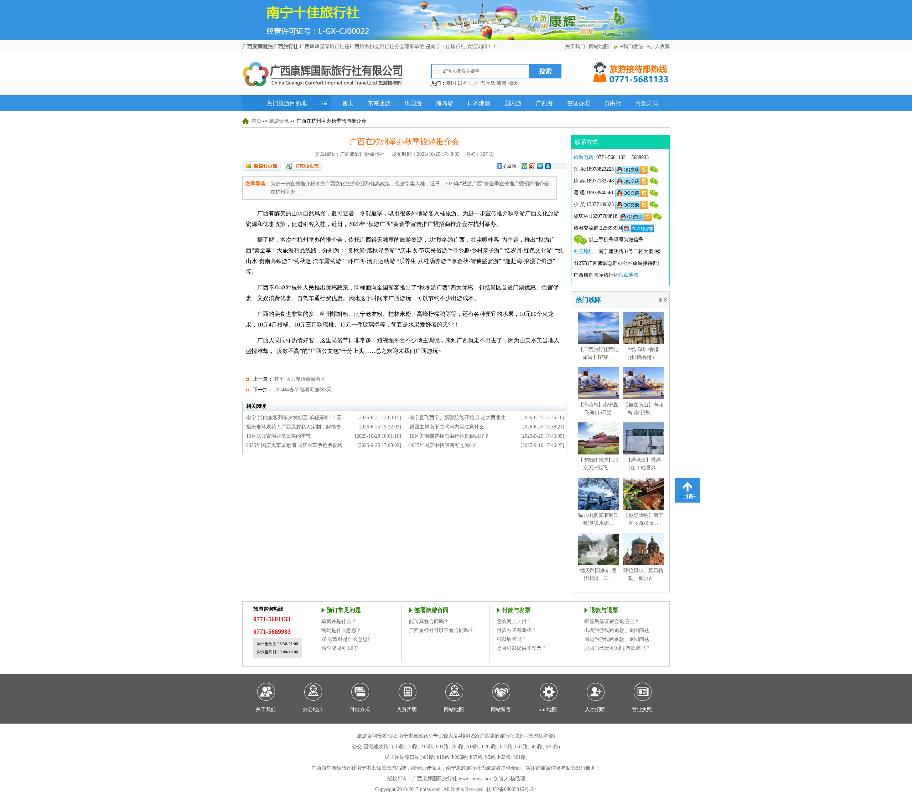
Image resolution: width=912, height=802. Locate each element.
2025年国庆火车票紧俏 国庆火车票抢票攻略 (294, 445)
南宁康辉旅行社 (463, 768)
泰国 (451, 83)
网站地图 (599, 46)
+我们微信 (631, 46)
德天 (513, 83)
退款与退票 (604, 610)
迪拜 (474, 83)
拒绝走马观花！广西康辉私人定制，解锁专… (296, 427)
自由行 (612, 103)
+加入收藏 (658, 46)
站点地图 (628, 275)
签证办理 (578, 103)
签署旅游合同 (431, 610)
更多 (663, 300)
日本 (462, 83)
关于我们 (575, 46)
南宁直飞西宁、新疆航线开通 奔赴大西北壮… (460, 417)
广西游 (544, 103)
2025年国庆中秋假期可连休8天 (443, 445)
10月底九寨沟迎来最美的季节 (278, 436)
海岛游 (444, 103)
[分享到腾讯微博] (540, 165)
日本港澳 (478, 103)
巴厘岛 (487, 83)
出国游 (413, 103)
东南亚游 (379, 103)
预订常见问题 (344, 610)
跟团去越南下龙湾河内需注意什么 (446, 427)
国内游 (513, 103)
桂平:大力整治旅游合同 (300, 379)
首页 (347, 103)
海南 (502, 83)
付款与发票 (516, 610)
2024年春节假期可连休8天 (303, 389)
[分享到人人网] (547, 165)
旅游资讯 (279, 121)
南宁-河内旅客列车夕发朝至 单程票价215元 (294, 417)
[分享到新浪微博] (532, 165)
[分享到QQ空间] (524, 165)
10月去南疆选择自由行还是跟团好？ (449, 436)
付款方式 (647, 103)
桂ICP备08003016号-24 (511, 789)
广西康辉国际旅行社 (333, 768)
